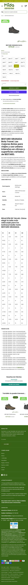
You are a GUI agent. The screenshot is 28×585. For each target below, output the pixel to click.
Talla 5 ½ (23, 58)
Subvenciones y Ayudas (5, 577)
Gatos (2, 455)
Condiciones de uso (5, 570)
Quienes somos (4, 575)
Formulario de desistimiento (18, 572)
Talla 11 (17, 69)
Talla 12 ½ (17, 73)
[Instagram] (4, 475)
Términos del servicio (15, 577)
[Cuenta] (22, 5)
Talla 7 (16, 62)
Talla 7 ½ (23, 62)
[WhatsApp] (6, 475)
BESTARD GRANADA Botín (9, 15)
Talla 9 (16, 66)
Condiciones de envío (5, 568)
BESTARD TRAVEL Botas (10, 414)
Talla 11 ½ (4, 73)
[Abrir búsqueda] (2, 12)
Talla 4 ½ (10, 58)
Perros (2, 453)
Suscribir (6, 444)
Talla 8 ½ (10, 66)
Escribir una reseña (14, 384)
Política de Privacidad (5, 574)
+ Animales (4, 458)
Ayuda (8, 567)
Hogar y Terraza (5, 462)
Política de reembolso (14, 574)
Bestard (2, 50)
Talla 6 (4, 62)
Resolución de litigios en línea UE (14, 575)
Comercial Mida (14, 581)
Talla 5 (16, 58)
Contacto (10, 572)
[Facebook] (2, 475)
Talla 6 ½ (10, 62)
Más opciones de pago (14, 95)
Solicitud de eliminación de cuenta (7, 579)
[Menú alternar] (2, 6)
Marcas (3, 467)
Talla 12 (11, 73)
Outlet (2, 469)
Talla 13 (4, 77)
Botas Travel (5, 53)
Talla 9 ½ (23, 66)
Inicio (2, 15)
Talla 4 (4, 58)
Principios (21, 574)
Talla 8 (4, 66)
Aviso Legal (3, 567)
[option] (14, 30)
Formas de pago (4, 572)
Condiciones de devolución (16, 568)
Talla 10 (4, 69)
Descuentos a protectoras (15, 570)
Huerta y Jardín (5, 465)
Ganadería (4, 460)
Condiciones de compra (14, 567)
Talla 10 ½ (10, 69)
